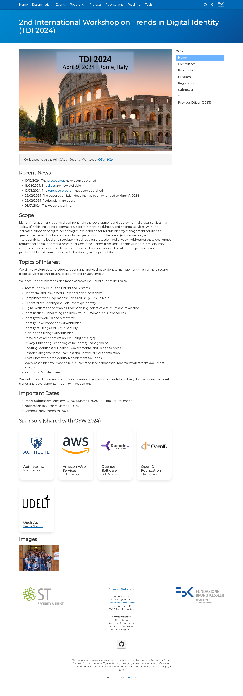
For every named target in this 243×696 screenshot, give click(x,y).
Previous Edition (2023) (194, 102)
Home (23, 4)
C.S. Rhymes (129, 677)
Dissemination (42, 4)
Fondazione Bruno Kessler (121, 602)
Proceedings (187, 70)
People (75, 4)
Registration (186, 83)
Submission (186, 89)
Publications (114, 4)
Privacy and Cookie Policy (121, 588)
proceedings (56, 180)
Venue (182, 96)
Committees (186, 64)
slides (52, 185)
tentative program (61, 190)
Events (61, 4)
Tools (148, 4)
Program (184, 77)
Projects (95, 4)
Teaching (134, 4)
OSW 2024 (106, 159)
